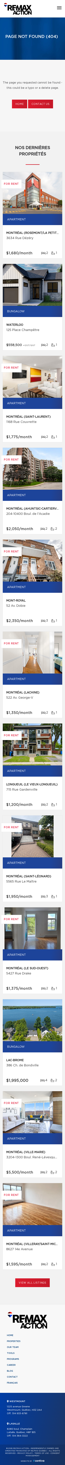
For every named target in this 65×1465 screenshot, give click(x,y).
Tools (11, 1353)
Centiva (38, 1461)
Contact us (40, 104)
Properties (13, 1341)
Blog (10, 1371)
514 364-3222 (20, 1436)
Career (11, 1365)
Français (12, 1383)
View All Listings (32, 1283)
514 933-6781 (19, 1413)
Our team (13, 1347)
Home (19, 104)
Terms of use (41, 1453)
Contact (12, 1377)
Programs (13, 1359)
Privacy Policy (25, 1453)
